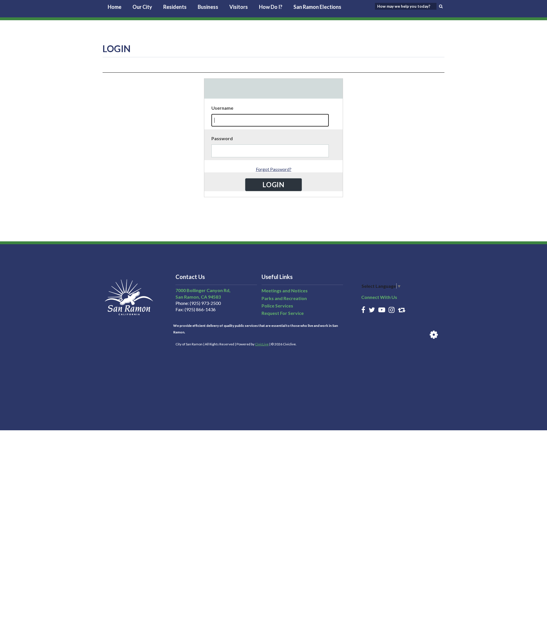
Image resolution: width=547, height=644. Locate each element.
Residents (175, 7)
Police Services (277, 305)
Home (114, 7)
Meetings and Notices (285, 290)
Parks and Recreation (284, 298)
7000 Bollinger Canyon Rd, (202, 290)
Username (222, 108)
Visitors (238, 7)
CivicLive (262, 344)
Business (208, 7)
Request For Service (283, 313)
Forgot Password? (273, 169)
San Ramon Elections (317, 7)
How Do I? (270, 7)
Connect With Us (379, 297)
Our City (142, 7)
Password (222, 138)
